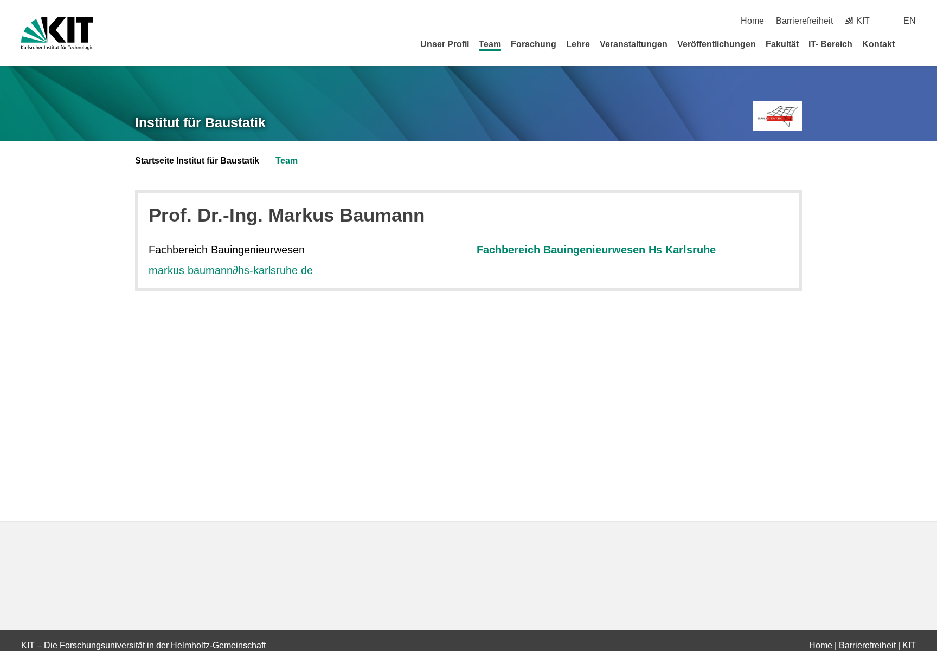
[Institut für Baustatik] (777, 116)
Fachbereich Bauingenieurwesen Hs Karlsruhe (596, 250)
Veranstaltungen (634, 44)
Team (490, 44)
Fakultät (782, 44)
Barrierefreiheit (804, 20)
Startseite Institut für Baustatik (197, 160)
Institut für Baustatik (200, 122)
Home (752, 20)
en (909, 20)
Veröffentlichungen (716, 44)
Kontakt (878, 44)
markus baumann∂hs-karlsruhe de (231, 270)
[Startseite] (912, 43)
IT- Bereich (830, 44)
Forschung (533, 44)
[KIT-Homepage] (57, 33)
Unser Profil (444, 44)
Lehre (578, 44)
